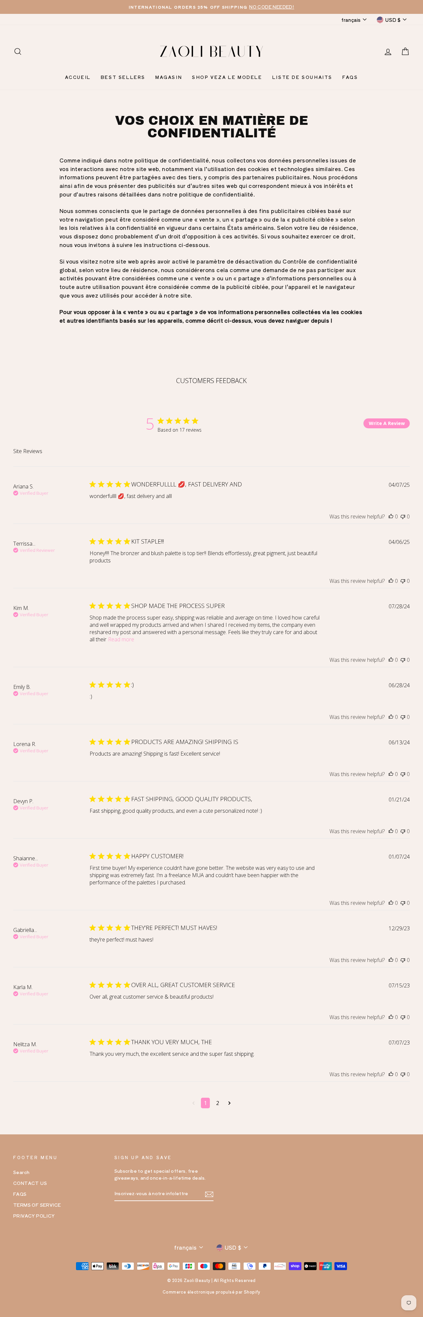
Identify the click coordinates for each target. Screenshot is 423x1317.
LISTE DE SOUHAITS (302, 77)
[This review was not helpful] (403, 516)
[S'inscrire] (209, 1194)
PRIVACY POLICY (34, 1215)
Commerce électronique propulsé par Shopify (211, 1292)
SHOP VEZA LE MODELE (227, 77)
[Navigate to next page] (229, 1103)
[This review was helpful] (391, 516)
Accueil (78, 77)
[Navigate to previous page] (193, 1103)
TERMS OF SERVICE (37, 1204)
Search (21, 1172)
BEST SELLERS (123, 77)
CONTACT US (30, 1183)
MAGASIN (168, 77)
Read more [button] (121, 639)
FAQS (350, 77)
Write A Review (387, 423)
